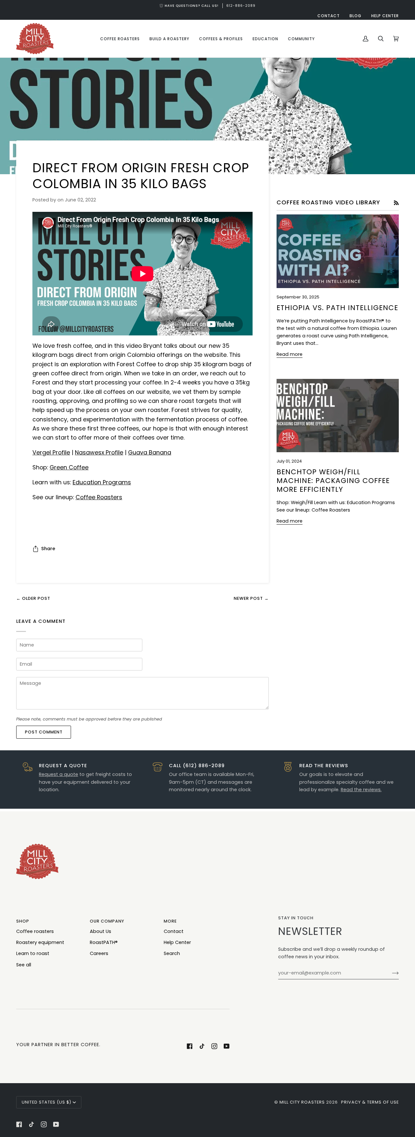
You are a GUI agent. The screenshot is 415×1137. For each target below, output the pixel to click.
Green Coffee (69, 467)
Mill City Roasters (302, 1102)
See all (23, 965)
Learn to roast (32, 953)
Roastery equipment (40, 942)
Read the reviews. (361, 789)
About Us (100, 931)
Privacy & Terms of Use (370, 1102)
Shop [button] (22, 921)
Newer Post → (251, 598)
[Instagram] (214, 1046)
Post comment (44, 732)
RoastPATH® (104, 942)
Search (172, 953)
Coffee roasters (35, 931)
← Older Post (33, 598)
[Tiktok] (202, 1046)
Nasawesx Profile (99, 452)
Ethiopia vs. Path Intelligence (337, 308)
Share (48, 548)
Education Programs (102, 482)
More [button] (170, 921)
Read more (289, 354)
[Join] (390, 973)
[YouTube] (227, 1046)
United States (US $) (46, 1102)
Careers (99, 953)
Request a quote (58, 774)
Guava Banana (149, 452)
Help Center (177, 942)
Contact (174, 931)
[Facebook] (190, 1046)
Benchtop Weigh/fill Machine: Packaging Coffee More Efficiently (333, 480)
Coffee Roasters (99, 497)
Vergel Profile (51, 452)
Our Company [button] (107, 921)
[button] (120, 38)
